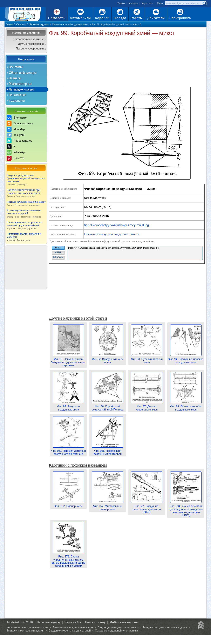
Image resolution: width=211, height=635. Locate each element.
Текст (58, 247)
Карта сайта (147, 3)
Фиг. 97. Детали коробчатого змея (147, 408)
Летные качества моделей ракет (26, 203)
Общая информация (23, 72)
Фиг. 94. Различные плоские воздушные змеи (185, 360)
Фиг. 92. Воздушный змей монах (107, 360)
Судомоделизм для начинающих (118, 627)
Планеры (15, 78)
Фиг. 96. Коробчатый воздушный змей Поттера (107, 408)
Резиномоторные (20, 83)
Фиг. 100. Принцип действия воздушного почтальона (68, 452)
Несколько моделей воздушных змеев (111, 234)
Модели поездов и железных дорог (165, 627)
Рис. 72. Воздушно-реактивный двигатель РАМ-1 (147, 509)
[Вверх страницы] (200, 626)
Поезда (120, 18)
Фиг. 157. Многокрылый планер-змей (107, 507)
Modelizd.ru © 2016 (20, 622)
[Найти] (204, 3)
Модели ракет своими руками (25, 630)
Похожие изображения (30, 48)
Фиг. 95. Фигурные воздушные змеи (68, 408)
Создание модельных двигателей (70, 630)
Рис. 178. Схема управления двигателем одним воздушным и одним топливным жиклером (69, 561)
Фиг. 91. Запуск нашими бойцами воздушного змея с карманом (68, 362)
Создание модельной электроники (116, 630)
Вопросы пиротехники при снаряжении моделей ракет (23, 193)
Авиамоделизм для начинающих (27, 627)
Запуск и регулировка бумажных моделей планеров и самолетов (26, 180)
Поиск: (160, 3)
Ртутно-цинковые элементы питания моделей (24, 213)
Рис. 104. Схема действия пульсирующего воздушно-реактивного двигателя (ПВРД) (186, 510)
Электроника (180, 18)
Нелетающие (17, 95)
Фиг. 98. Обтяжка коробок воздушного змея (186, 408)
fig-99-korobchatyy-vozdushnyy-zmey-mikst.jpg (116, 225)
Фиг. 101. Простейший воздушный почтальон (108, 452)
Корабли (102, 18)
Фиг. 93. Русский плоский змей (147, 360)
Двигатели (156, 18)
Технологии (17, 100)
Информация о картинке (29, 39)
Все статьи (16, 67)
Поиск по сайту (95, 622)
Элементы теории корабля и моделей (24, 236)
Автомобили (80, 18)
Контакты (133, 3)
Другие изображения (31, 43)
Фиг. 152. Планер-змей (68, 506)
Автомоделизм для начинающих (73, 627)
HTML (58, 252)
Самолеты (57, 18)
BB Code (58, 257)
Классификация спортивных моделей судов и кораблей (24, 225)
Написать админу (49, 622)
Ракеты (137, 18)
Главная (121, 3)
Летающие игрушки (22, 89)
